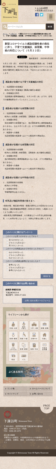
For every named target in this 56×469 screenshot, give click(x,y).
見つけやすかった (16, 240)
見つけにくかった (16, 245)
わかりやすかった (16, 252)
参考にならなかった (17, 270)
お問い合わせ (37, 394)
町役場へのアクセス (45, 10)
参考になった (14, 265)
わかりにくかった (16, 258)
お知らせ (13, 34)
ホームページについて (41, 389)
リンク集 (11, 389)
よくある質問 (42, 8)
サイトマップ (12, 394)
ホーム (5, 34)
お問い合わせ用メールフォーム (37, 301)
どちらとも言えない (17, 243)
